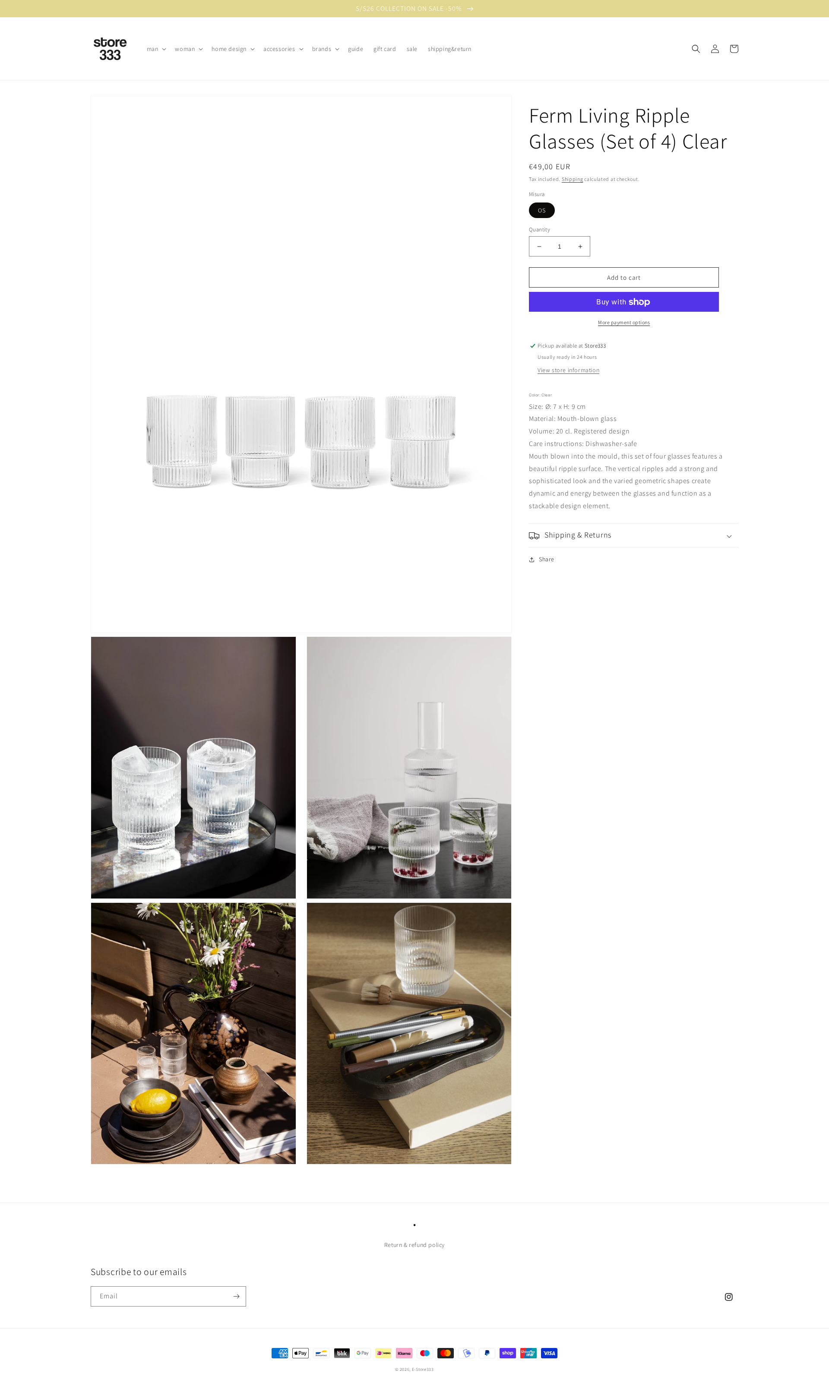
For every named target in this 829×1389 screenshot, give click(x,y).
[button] (156, 49)
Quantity (539, 229)
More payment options (624, 323)
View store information (568, 370)
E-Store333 (423, 1369)
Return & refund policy (414, 1245)
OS (542, 210)
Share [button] (546, 559)
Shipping (572, 179)
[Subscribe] (236, 1296)
